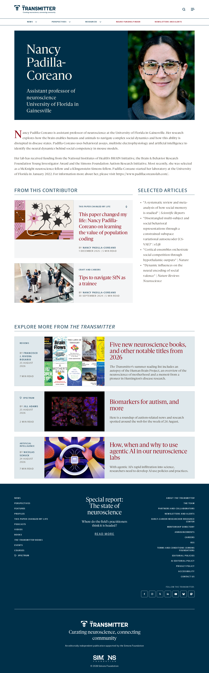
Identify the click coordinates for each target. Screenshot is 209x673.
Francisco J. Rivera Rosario (29, 356)
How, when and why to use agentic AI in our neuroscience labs (148, 451)
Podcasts (20, 524)
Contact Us (188, 577)
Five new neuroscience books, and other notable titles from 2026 (148, 351)
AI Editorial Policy (183, 561)
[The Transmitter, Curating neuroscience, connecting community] (35, 9)
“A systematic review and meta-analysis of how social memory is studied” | (165, 208)
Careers (190, 537)
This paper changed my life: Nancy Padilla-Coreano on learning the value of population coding (103, 227)
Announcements (185, 532)
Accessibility (186, 571)
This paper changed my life (94, 206)
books (28, 540)
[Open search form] (183, 9)
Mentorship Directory (181, 527)
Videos (18, 529)
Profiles (19, 514)
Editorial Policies (183, 556)
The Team (189, 503)
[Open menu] (193, 9)
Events (18, 545)
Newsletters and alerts (180, 514)
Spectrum (28, 398)
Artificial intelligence (27, 444)
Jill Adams (31, 406)
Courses (19, 550)
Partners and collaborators (176, 508)
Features (19, 508)
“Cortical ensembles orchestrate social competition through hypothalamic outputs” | (166, 255)
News (30, 22)
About (180, 498)
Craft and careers (90, 270)
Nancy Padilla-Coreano (99, 247)
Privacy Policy (185, 566)
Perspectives (59, 22)
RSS (193, 542)
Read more (104, 534)
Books (18, 535)
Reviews (24, 343)
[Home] (104, 624)
